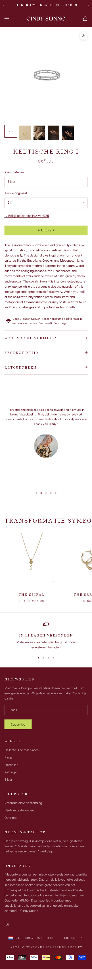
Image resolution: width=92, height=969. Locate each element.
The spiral (32, 594)
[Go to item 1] (10, 131)
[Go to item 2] (25, 133)
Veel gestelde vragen (19, 810)
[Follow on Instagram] (6, 924)
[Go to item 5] (68, 133)
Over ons (10, 818)
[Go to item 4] (53, 133)
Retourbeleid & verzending (23, 803)
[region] (46, 636)
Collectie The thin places (21, 750)
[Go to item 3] (39, 133)
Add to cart (46, 230)
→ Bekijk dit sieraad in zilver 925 (26, 216)
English (71, 938)
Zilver (8, 780)
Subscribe (18, 724)
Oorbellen (11, 765)
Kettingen (11, 772)
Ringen (9, 757)
